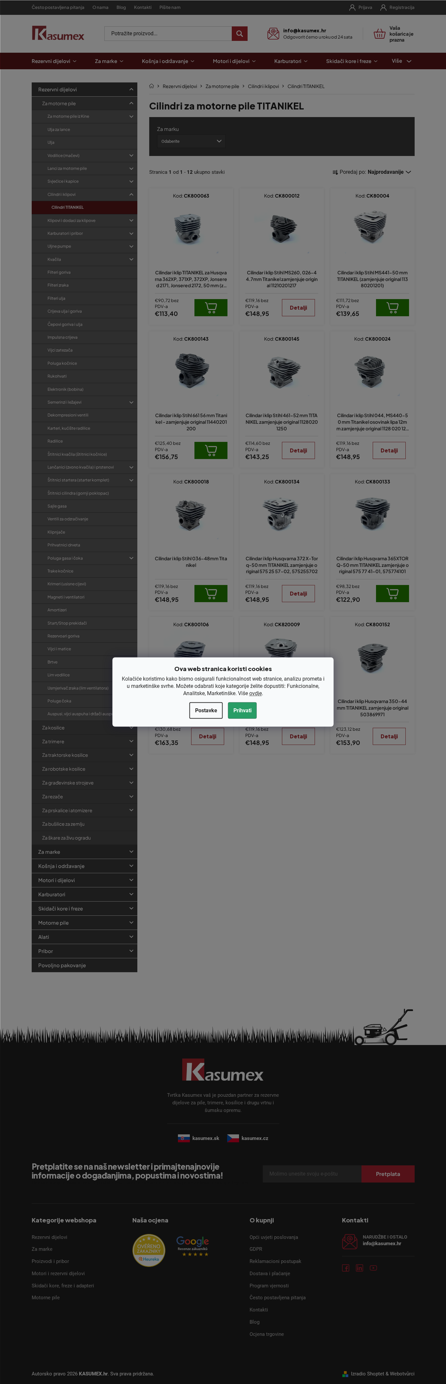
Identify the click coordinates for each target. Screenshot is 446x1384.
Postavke (206, 710)
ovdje (255, 693)
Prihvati (242, 710)
